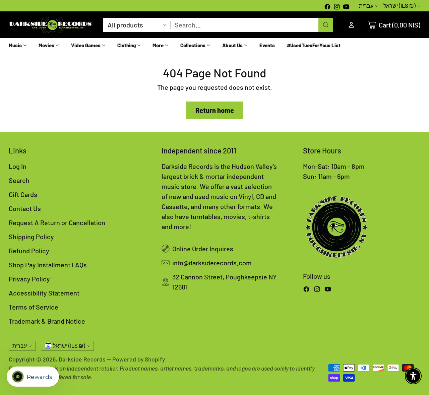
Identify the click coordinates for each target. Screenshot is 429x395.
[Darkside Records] (51, 25)
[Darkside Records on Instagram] (336, 7)
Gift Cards (23, 194)
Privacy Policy (29, 279)
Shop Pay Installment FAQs (48, 265)
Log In (17, 166)
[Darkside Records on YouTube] (346, 7)
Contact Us (25, 208)
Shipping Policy (31, 237)
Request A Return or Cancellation (57, 222)
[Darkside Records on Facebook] (327, 7)
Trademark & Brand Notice (47, 321)
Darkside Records (82, 359)
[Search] (325, 25)
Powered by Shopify (138, 359)
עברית (366, 5)
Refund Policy (29, 251)
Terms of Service (33, 307)
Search (19, 180)
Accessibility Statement (44, 293)
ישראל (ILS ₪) (399, 5)
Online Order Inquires (202, 249)
